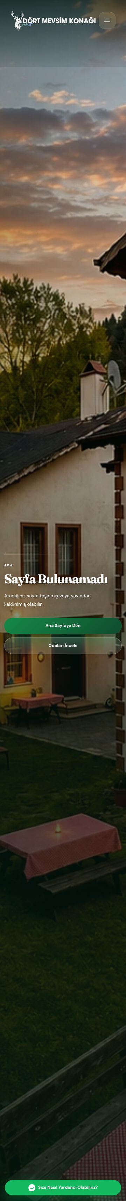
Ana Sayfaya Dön (63, 625)
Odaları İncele (62, 645)
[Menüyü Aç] (107, 20)
